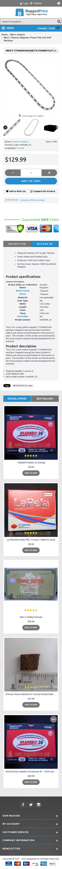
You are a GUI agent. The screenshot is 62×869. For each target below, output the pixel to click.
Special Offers (17, 398)
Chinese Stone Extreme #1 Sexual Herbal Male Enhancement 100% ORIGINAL (31, 694)
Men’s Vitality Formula (31, 617)
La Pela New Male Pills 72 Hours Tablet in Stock (31, 539)
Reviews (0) (45, 244)
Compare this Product (44, 191)
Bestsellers (45, 398)
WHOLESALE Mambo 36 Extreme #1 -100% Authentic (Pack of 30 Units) (31, 771)
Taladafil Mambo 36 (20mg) (31, 462)
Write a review (38, 200)
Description (17, 244)
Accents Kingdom (20, 141)
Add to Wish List (17, 191)
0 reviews (24, 200)
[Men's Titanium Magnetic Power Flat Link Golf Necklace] (31, 85)
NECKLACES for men (23, 385)
